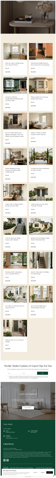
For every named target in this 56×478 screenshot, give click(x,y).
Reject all (35, 472)
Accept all (50, 472)
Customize (42, 472)
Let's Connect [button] (28, 407)
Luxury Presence (29, 467)
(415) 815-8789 (33, 432)
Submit (42, 373)
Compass (42, 452)
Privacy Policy (48, 467)
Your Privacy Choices (28, 476)
